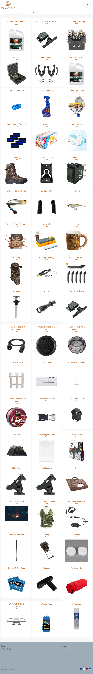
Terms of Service (65, 658)
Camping (17, 12)
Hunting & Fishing (34, 12)
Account (90, 12)
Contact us (64, 650)
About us (9, 12)
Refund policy (64, 660)
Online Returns (65, 656)
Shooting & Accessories (47, 12)
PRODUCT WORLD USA (8, 669)
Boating (25, 12)
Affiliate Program (65, 662)
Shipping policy (65, 654)
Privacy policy (64, 653)
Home (2, 12)
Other (58, 12)
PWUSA (13, 669)
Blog (64, 12)
